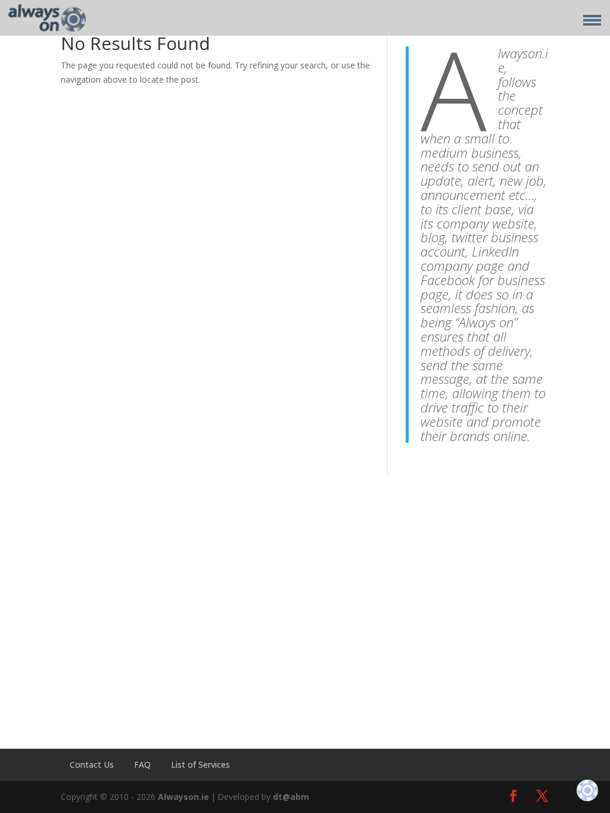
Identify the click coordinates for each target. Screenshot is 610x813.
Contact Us (92, 764)
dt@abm (291, 796)
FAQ (142, 764)
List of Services (200, 764)
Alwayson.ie (183, 796)
